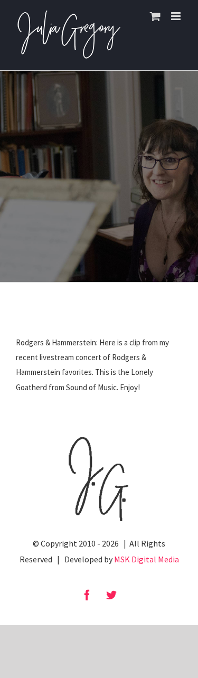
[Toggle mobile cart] (155, 16)
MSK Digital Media (146, 559)
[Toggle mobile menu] (176, 16)
